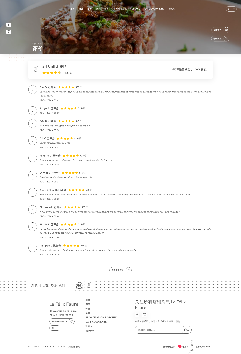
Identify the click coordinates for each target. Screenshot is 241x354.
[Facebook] (8, 25)
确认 (186, 329)
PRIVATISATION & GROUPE (126, 9)
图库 (89, 9)
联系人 (172, 9)
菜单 (106, 9)
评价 (98, 9)
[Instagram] (8, 32)
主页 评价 (37, 43)
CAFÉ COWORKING (154, 9)
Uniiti (209, 346)
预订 (81, 9)
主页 (73, 9)
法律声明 (90, 330)
